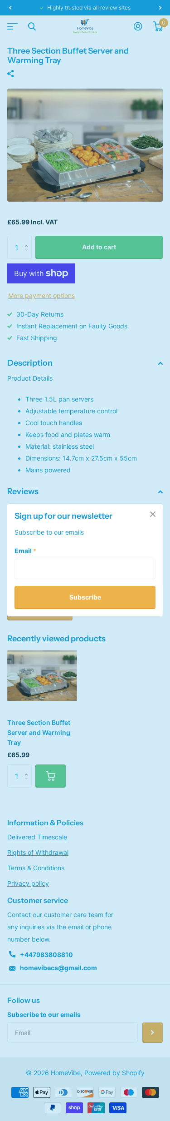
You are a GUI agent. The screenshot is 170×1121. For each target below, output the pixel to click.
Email (25, 551)
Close (153, 514)
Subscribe (85, 597)
